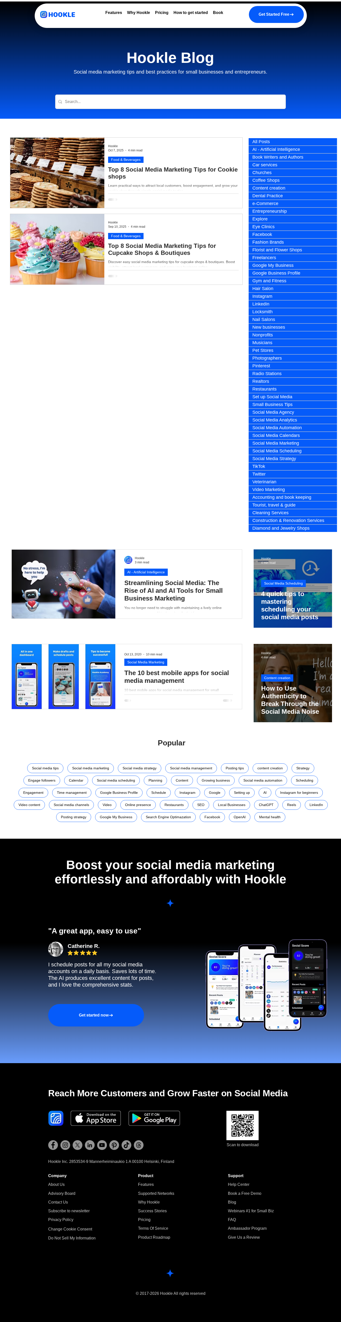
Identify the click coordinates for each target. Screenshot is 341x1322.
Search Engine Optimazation (168, 817)
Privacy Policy (60, 1220)
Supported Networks (156, 1193)
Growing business (216, 780)
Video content (29, 805)
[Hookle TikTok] (126, 1145)
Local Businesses (231, 805)
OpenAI (240, 817)
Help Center (238, 1184)
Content (182, 780)
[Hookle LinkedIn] (90, 1145)
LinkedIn (316, 805)
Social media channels (71, 805)
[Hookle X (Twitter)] (77, 1145)
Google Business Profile (119, 793)
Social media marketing (90, 768)
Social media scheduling (116, 780)
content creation (270, 768)
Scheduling (304, 780)
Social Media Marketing (145, 662)
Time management (72, 793)
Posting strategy (73, 817)
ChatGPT (266, 805)
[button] (69, 1211)
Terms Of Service (153, 1228)
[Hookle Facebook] (53, 1145)
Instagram (187, 793)
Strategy (303, 768)
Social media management (191, 768)
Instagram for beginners (299, 793)
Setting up (242, 793)
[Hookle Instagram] (65, 1145)
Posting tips (235, 768)
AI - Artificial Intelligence (146, 572)
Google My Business (116, 817)
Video (107, 805)
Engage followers (41, 780)
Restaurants (174, 805)
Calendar (76, 780)
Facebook (212, 817)
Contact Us (58, 1202)
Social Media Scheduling (283, 583)
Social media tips (45, 768)
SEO (200, 805)
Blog (232, 1202)
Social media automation (262, 780)
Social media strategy (140, 768)
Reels (291, 805)
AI (265, 793)
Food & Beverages (126, 160)
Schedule (158, 793)
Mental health (270, 817)
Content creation (277, 678)
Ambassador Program (247, 1228)
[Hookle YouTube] (102, 1145)
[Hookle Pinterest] (114, 1145)
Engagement (33, 793)
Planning (155, 780)
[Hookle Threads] (139, 1145)
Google (214, 793)
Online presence (138, 805)
